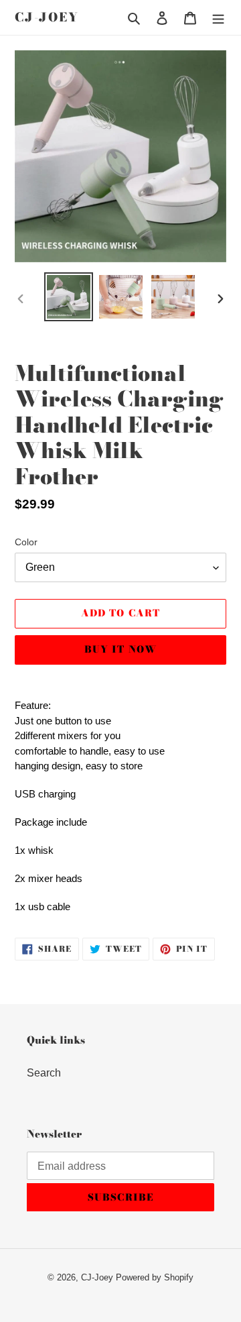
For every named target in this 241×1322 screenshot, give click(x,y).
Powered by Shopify (154, 1277)
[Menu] (218, 17)
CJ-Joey (47, 17)
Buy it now (120, 649)
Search (44, 1073)
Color (26, 542)
